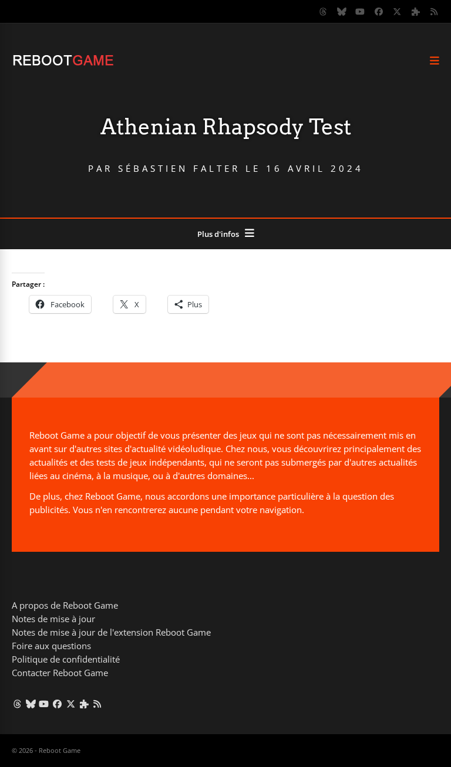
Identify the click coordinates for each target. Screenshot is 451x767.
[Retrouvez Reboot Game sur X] (397, 11)
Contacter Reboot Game (60, 672)
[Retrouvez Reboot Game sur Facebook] (378, 11)
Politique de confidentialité (66, 659)
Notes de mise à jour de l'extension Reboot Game (111, 632)
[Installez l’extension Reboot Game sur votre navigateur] (415, 11)
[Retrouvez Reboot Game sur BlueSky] (341, 11)
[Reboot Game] (63, 64)
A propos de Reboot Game (65, 605)
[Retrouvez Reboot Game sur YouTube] (360, 11)
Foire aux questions (51, 645)
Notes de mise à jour (53, 619)
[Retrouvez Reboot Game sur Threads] (323, 11)
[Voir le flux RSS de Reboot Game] (434, 11)
